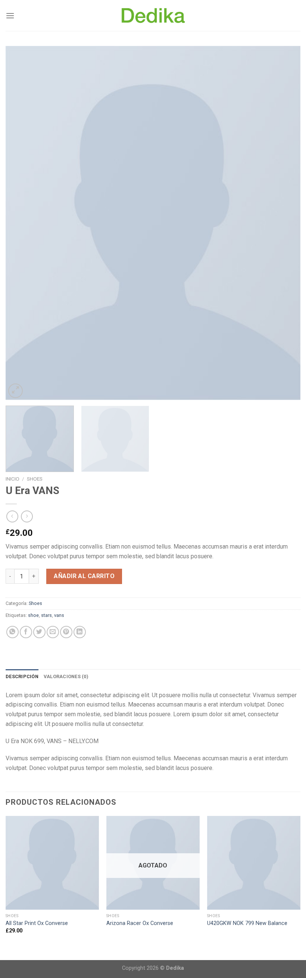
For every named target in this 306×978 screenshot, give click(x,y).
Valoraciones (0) (66, 676)
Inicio (12, 479)
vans (59, 615)
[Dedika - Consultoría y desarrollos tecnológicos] (153, 15)
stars (46, 615)
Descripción (22, 676)
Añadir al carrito (84, 576)
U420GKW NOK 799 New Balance (247, 923)
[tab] (22, 676)
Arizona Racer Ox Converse (139, 923)
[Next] (285, 222)
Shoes (35, 479)
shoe (33, 615)
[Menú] (10, 15)
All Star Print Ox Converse (37, 923)
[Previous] (21, 222)
